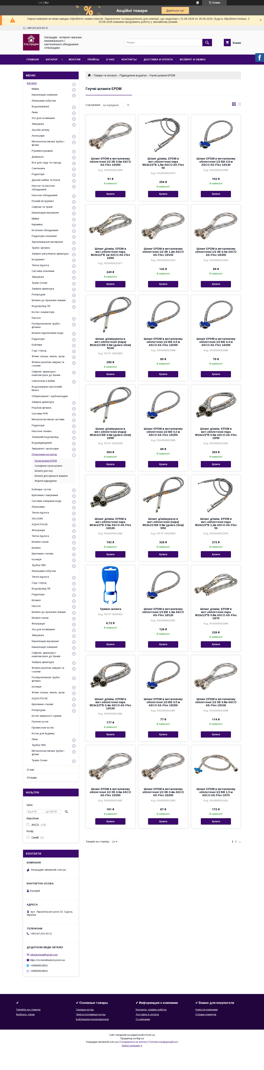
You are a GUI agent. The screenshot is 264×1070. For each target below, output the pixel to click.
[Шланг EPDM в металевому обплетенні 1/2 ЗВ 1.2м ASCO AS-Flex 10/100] (163, 224)
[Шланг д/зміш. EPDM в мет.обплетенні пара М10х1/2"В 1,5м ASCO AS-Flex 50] (163, 134)
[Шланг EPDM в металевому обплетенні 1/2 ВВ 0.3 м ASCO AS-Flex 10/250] (163, 404)
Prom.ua (150, 1035)
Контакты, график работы (151, 1009)
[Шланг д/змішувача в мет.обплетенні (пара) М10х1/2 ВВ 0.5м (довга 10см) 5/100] (110, 314)
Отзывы (32, 777)
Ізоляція (36, 559)
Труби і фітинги (41, 247)
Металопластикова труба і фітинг (48, 143)
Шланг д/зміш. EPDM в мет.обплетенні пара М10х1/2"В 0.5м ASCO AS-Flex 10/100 (110, 523)
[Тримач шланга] (110, 584)
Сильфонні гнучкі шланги (48, 466)
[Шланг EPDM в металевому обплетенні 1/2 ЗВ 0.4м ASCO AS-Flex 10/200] (163, 764)
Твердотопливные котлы (91, 1014)
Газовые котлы (85, 1009)
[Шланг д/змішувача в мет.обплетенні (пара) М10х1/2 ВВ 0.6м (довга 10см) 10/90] (110, 404)
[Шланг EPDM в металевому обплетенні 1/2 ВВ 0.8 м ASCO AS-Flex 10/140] (216, 134)
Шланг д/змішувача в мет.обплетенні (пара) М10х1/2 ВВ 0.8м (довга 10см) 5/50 (163, 523)
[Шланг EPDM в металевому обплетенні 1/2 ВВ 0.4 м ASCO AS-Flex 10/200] (216, 314)
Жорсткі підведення (46, 481)
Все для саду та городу (46, 162)
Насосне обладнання (44, 195)
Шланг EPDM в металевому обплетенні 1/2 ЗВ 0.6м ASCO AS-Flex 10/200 (110, 792)
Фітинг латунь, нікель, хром (48, 356)
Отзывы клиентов (205, 1014)
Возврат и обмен (192, 59)
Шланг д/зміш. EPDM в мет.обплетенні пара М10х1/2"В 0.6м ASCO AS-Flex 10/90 (216, 433)
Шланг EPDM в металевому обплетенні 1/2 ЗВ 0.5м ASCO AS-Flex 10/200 (110, 161)
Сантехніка (38, 168)
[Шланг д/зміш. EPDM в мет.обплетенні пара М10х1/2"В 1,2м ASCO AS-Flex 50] (216, 494)
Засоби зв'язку (40, 129)
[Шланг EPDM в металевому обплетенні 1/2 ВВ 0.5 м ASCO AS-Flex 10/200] (163, 674)
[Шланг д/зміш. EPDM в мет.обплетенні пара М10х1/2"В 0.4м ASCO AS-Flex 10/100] (110, 674)
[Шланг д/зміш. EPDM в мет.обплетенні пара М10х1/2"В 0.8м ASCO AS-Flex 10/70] (216, 584)
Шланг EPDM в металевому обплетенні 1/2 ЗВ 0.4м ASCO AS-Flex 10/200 (163, 792)
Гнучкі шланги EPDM (46, 460)
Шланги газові (40, 541)
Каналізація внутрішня (45, 212)
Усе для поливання (43, 118)
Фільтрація (38, 530)
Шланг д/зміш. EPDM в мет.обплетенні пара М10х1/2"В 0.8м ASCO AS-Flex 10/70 (216, 613)
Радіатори (38, 174)
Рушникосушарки (42, 150)
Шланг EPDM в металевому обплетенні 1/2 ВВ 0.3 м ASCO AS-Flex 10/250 (163, 431)
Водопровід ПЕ (41, 306)
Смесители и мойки (43, 380)
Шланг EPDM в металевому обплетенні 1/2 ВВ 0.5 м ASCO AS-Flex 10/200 (163, 702)
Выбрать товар (25, 1014)
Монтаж (75, 59)
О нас (110, 59)
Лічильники (38, 506)
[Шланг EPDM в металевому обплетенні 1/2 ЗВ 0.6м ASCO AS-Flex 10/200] (110, 764)
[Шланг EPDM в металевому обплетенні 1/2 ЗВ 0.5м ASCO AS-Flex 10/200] (110, 134)
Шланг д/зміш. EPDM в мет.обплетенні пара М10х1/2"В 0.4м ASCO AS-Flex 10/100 (110, 704)
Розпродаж (38, 294)
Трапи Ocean (39, 282)
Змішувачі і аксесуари (45, 448)
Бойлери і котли (41, 489)
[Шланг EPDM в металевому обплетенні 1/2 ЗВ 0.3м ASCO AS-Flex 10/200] (216, 224)
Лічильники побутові (44, 100)
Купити (110, 194)
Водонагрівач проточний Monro (47, 388)
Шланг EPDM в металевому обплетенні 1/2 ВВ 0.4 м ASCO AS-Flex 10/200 (216, 342)
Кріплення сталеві (42, 553)
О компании (143, 1019)
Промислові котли (43, 727)
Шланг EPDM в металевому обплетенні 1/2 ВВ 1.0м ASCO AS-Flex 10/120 (163, 612)
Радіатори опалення (44, 236)
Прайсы (93, 59)
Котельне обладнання (45, 230)
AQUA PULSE (40, 524)
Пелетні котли (40, 721)
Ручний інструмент (43, 201)
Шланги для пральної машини (51, 476)
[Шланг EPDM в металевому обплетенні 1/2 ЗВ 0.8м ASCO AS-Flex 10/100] (216, 674)
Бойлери (37, 344)
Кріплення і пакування (45, 495)
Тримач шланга (110, 609)
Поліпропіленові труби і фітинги (46, 325)
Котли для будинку (43, 733)
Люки (35, 112)
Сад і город (39, 350)
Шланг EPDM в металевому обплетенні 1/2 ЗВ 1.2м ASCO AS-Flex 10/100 (163, 251)
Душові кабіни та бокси (46, 179)
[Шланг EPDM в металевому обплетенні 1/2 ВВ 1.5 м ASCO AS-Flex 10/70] (216, 764)
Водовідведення (42, 442)
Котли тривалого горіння (46, 715)
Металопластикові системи (48, 419)
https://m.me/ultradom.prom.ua (47, 960)
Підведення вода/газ (133, 75)
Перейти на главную (28, 1009)
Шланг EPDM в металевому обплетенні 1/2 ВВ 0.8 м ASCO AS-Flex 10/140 (216, 161)
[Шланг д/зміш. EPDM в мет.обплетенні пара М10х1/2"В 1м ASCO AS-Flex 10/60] (110, 224)
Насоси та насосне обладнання (43, 187)
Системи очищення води (46, 501)
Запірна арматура (43, 288)
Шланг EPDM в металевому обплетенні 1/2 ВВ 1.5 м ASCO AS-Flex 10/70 (216, 792)
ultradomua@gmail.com (44, 954)
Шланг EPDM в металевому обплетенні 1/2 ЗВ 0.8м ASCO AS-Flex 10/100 (216, 702)
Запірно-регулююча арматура (50, 253)
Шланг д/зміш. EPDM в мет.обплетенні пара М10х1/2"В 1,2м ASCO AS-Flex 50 (216, 523)
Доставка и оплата (158, 59)
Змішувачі (38, 123)
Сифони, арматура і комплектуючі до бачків (46, 373)
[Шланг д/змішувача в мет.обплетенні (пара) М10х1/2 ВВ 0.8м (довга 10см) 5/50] (163, 494)
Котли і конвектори (43, 312)
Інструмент (38, 259)
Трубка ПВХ (39, 565)
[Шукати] (207, 42)
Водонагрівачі (40, 106)
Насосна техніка (41, 431)
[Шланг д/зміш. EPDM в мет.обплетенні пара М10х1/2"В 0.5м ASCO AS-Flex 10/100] (110, 494)
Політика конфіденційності (163, 1042)
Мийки (35, 88)
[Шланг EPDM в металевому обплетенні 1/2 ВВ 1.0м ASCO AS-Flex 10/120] (163, 584)
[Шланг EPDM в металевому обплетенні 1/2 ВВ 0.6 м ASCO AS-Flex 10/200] (163, 314)
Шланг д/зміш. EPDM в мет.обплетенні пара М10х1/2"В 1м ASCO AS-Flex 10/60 (110, 253)
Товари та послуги (105, 75)
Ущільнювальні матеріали (47, 241)
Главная (32, 59)
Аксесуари (38, 135)
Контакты (129, 59)
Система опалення (43, 271)
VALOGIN (37, 518)
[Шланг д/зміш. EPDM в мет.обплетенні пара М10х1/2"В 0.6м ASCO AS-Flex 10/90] (216, 404)
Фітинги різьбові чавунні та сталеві (48, 364)
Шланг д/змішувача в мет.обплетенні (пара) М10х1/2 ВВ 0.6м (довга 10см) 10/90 (110, 433)
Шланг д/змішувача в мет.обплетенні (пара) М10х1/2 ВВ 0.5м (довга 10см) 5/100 (110, 343)
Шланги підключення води (47, 332)
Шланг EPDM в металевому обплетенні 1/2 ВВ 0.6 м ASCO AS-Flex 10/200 (163, 342)
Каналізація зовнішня (44, 94)
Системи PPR (40, 413)
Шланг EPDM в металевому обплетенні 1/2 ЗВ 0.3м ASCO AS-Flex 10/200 (216, 251)
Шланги (36, 547)
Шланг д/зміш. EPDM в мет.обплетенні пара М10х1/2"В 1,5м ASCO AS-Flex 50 (163, 163)
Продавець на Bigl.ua (132, 1038)
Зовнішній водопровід (45, 437)
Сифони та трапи (42, 206)
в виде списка (239, 105)
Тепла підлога (40, 265)
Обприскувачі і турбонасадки (50, 396)
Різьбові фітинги (41, 407)
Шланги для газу (44, 471)
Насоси (36, 317)
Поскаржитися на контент (133, 1042)
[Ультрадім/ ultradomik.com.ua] (31, 49)
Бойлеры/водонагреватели (92, 1019)
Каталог (52, 59)
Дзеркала (37, 156)
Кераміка (37, 224)
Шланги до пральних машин (49, 300)
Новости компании (206, 1009)
